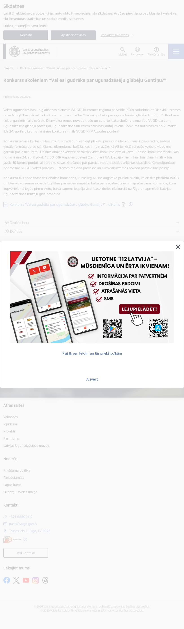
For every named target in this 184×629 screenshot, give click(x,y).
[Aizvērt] (178, 247)
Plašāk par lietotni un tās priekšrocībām (92, 353)
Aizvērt (92, 379)
